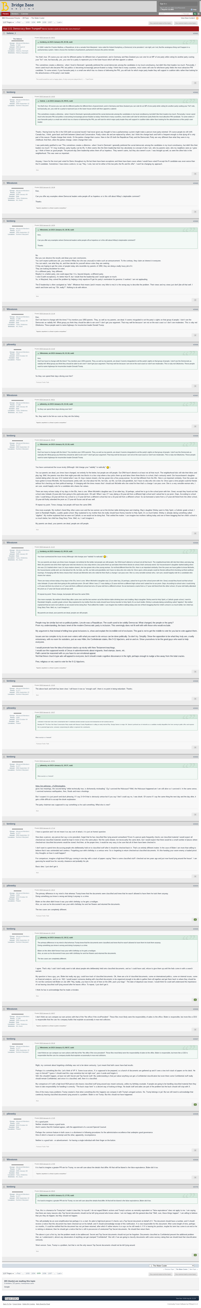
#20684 (195, 221)
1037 (50, 22)
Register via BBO (168, 9)
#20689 (195, 543)
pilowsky (11, 344)
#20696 (195, 1009)
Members (14, 14)
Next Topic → (194, 1269)
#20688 (195, 436)
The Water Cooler (37, 18)
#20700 (195, 1187)
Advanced (198, 13)
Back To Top (7, 1304)
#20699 (195, 1160)
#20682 (195, 92)
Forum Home (17, 1304)
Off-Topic (25, 18)
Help (194, 9)
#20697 (195, 1039)
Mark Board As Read (43, 1304)
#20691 (195, 708)
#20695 (195, 929)
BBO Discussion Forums (11, 18)
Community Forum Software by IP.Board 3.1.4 (183, 1304)
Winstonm (12, 183)
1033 (28, 22)
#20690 (195, 681)
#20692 (195, 757)
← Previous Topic (168, 1269)
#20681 (195, 33)
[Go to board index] (18, 6)
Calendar (24, 14)
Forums (6, 14)
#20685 (195, 309)
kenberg (11, 92)
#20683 (195, 183)
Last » (59, 22)
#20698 (195, 1114)
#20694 (195, 886)
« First (18, 22)
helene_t (11, 33)
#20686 (195, 344)
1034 (33, 22)
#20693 (195, 824)
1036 (44, 22)
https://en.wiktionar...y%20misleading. (51, 786)
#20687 (195, 395)
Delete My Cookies (28, 1304)
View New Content (188, 18)
